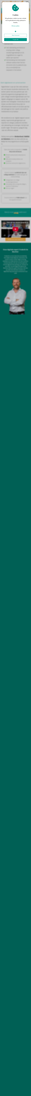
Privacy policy (15, 26)
